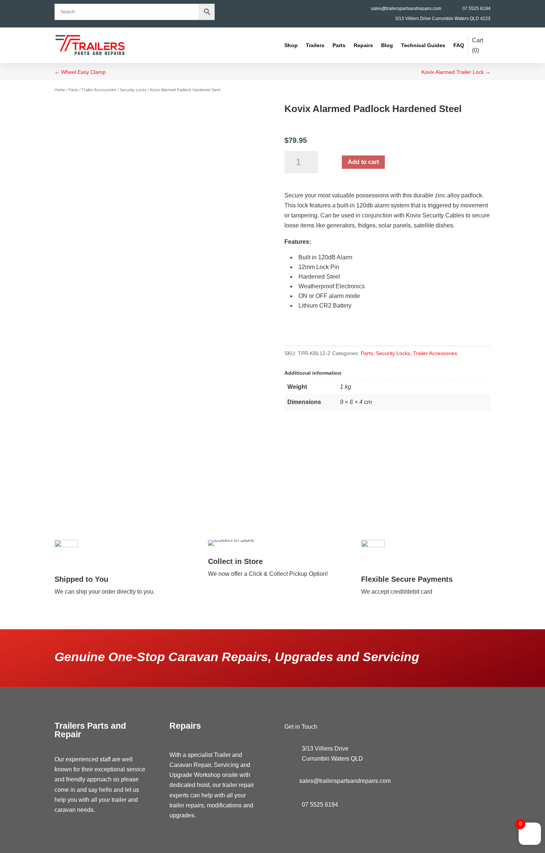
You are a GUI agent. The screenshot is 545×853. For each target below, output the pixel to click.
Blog (387, 45)
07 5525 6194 (476, 8)
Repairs (363, 45)
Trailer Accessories (99, 90)
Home (59, 90)
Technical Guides (423, 45)
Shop (291, 45)
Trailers (315, 45)
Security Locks (133, 90)
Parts (339, 45)
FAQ (458, 45)
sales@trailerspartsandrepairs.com (406, 8)
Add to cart (363, 162)
